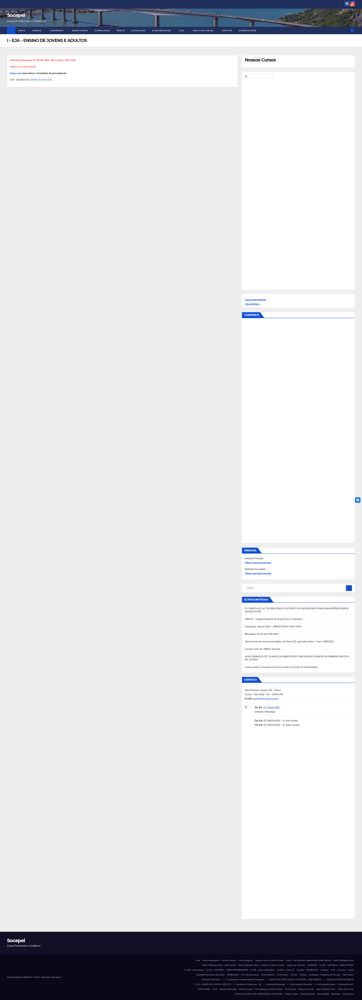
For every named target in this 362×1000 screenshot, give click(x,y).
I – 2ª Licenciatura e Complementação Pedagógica (243, 980)
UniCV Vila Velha (203, 30)
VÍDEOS (120, 30)
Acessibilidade (162, 30)
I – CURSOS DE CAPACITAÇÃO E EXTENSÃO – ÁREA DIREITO (294, 980)
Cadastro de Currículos (295, 965)
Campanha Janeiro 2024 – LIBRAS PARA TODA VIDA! (273, 626)
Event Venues (282, 975)
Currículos (341, 970)
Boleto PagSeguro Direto (344, 960)
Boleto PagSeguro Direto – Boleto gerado (219, 965)
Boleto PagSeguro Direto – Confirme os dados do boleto (261, 965)
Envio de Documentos (250, 975)
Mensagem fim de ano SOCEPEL (262, 634)
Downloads (335, 994)
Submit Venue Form (346, 989)
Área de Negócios (245, 960)
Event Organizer (268, 975)
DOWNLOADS (102, 30)
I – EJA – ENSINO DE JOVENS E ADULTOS (212, 984)
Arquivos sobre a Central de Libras (269, 960)
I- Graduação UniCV (345, 984)
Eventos (294, 975)
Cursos (37, 30)
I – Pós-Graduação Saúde (324, 984)
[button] (347, 30)
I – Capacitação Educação (274, 984)
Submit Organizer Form (325, 989)
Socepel (16, 15)
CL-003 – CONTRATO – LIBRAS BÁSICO (336, 965)
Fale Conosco (348, 975)
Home (197, 960)
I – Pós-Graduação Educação (299, 984)
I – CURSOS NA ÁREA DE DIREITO (339, 980)
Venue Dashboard (307, 994)
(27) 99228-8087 (271, 707)
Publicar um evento (306, 989)
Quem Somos (80, 30)
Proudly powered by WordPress (20, 977)
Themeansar (56, 977)
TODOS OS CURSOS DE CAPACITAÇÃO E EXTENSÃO (258, 994)
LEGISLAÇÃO (138, 30)
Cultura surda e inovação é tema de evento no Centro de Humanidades (281, 667)
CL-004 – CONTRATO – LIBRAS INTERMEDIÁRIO (227, 970)
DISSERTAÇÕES (247, 30)
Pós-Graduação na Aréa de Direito (269, 989)
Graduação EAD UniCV (211, 980)
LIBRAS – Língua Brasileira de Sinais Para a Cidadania (273, 619)
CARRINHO (312, 965)
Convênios (57, 30)
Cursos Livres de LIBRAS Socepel (262, 649)
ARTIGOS (227, 30)
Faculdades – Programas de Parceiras (324, 975)
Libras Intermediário (255, 300)
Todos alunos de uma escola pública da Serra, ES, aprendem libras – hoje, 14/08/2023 (289, 641)
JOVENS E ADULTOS (40, 80)
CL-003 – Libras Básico (194, 970)
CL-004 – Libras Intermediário (262, 970)
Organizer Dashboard (228, 989)
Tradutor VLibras (291, 994)
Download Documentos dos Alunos (210, 975)
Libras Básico (252, 304)
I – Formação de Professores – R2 (247, 984)
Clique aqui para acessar (258, 562)
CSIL (182, 30)
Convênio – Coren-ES (285, 970)
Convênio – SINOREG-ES (307, 970)
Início (22, 30)
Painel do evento (246, 989)
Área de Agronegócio (210, 960)
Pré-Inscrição (290, 989)
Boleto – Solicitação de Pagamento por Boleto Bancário (308, 960)
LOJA (214, 989)
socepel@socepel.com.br (265, 698)
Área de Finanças (229, 960)
